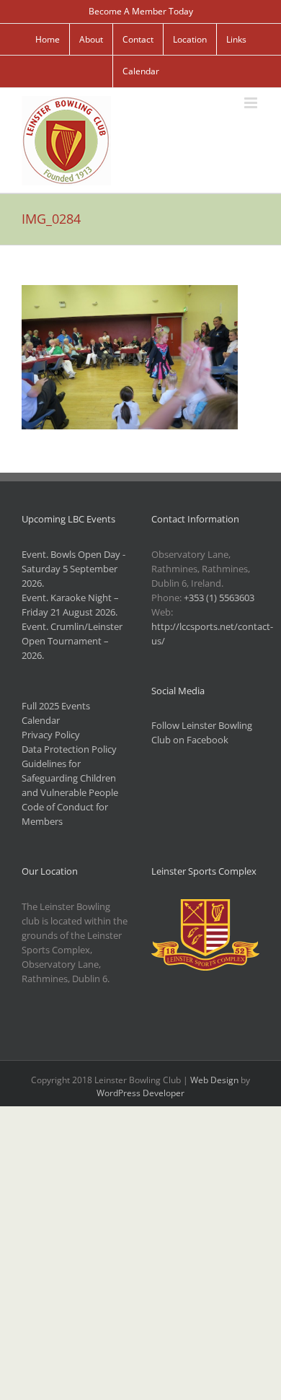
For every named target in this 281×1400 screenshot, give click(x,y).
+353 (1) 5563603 (219, 597)
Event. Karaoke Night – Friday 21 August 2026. (70, 604)
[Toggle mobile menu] (251, 102)
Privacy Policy (51, 734)
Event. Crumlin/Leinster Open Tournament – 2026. (72, 641)
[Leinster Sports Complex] (205, 906)
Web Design (214, 1080)
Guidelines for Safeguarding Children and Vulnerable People (70, 778)
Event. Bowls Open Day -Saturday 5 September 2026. (73, 569)
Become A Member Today (141, 11)
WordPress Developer (140, 1093)
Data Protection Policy (69, 749)
